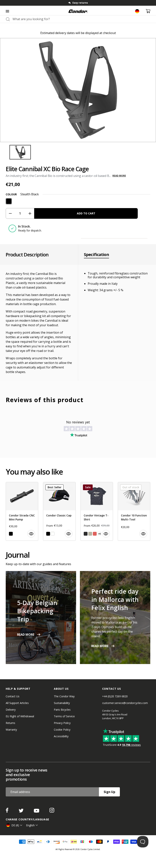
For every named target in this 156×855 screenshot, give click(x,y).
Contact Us (12, 696)
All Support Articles (17, 703)
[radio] (9, 201)
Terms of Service (64, 716)
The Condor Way (64, 696)
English (30, 825)
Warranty (11, 729)
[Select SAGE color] (90, 534)
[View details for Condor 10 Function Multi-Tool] (134, 511)
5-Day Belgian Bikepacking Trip (37, 611)
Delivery (11, 709)
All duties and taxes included (80, 2)
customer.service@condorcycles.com (125, 703)
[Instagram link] (51, 811)
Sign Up (109, 792)
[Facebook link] (7, 811)
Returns (10, 723)
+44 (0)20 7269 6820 (115, 696)
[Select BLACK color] (11, 534)
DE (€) (15, 825)
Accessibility (61, 736)
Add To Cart (86, 213)
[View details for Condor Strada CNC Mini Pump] (22, 511)
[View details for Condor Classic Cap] (59, 511)
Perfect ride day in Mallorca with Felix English (115, 599)
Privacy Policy (62, 723)
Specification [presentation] (96, 254)
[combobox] (81, 19)
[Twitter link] (21, 811)
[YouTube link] (37, 811)
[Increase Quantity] (29, 213)
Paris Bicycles (62, 709)
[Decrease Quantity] (10, 213)
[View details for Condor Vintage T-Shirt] (97, 511)
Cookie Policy (62, 729)
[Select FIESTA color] (95, 534)
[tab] (78, 3)
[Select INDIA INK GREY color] (86, 534)
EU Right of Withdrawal (20, 716)
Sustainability (62, 703)
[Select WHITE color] (53, 534)
